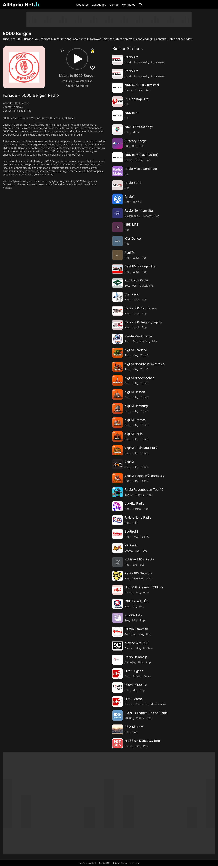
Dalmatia (130, 662)
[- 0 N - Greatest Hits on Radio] (117, 715)
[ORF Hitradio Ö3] (117, 604)
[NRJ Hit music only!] (117, 129)
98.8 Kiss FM (134, 727)
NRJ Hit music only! (139, 127)
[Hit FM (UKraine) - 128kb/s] (117, 590)
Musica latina (158, 704)
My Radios (128, 4)
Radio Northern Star (139, 210)
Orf (134, 606)
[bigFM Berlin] (117, 436)
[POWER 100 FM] (117, 687)
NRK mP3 (131, 113)
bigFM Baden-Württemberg (144, 475)
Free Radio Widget (87, 863)
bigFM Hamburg (136, 406)
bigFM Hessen (135, 392)
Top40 (144, 355)
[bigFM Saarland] (117, 353)
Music (139, 90)
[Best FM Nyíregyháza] (117, 269)
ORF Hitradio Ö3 (136, 601)
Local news (158, 62)
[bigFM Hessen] (117, 394)
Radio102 (131, 57)
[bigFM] (117, 464)
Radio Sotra (133, 182)
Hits (15, 110)
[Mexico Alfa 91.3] (117, 646)
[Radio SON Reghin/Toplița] (117, 325)
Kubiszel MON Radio (139, 559)
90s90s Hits (133, 615)
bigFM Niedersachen (139, 378)
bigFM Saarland (136, 350)
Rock (146, 592)
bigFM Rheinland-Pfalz (141, 448)
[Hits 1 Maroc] (117, 701)
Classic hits (146, 285)
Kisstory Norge (135, 141)
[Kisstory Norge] (117, 143)
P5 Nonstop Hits (136, 99)
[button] (77, 59)
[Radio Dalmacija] (117, 660)
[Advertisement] (109, 19)
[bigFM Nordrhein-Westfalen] (117, 367)
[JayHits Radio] (117, 506)
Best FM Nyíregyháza (140, 266)
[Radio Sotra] (117, 185)
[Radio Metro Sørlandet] (117, 171)
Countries (82, 4)
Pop (29, 110)
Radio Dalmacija (136, 657)
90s (134, 146)
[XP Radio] (117, 548)
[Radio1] (117, 199)
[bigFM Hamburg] (117, 408)
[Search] (140, 5)
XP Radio (131, 545)
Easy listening (141, 341)
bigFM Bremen (135, 420)
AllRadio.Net (18, 5)
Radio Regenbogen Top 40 (144, 489)
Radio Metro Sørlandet (141, 168)
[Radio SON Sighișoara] (117, 311)
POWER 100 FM (136, 685)
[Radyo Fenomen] (117, 632)
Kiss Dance (133, 238)
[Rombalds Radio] (117, 283)
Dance (128, 90)
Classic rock (132, 215)
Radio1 (129, 196)
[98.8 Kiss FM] (117, 729)
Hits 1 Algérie (134, 671)
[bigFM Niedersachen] (117, 380)
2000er (129, 718)
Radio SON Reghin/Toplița (143, 322)
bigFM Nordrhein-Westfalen (145, 364)
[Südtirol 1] (117, 534)
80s (127, 285)
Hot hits (148, 648)
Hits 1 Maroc (134, 699)
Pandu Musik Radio (138, 336)
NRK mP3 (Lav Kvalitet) (141, 155)
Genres (113, 4)
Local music (141, 62)
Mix (135, 690)
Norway (18, 106)
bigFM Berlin (134, 434)
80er (149, 718)
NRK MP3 (131, 224)
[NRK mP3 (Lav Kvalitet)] (117, 157)
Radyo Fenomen (136, 629)
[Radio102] (117, 60)
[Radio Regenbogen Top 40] (117, 492)
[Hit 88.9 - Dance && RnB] (117, 743)
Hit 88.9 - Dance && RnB (142, 740)
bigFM (129, 461)
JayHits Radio (134, 503)
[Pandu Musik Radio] (117, 339)
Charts (140, 494)
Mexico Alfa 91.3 (136, 643)
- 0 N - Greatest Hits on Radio (146, 713)
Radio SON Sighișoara (140, 308)
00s (127, 146)
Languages (99, 4)
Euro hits (130, 634)
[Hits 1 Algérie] (117, 673)
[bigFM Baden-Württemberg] (117, 478)
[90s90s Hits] (117, 618)
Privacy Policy (120, 863)
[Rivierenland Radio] (117, 520)
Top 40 (137, 201)
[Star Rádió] (117, 297)
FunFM (130, 252)
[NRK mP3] (117, 115)
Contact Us (104, 863)
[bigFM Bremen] (117, 422)
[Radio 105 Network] (117, 576)
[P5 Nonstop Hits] (117, 101)
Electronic (141, 704)
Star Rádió (132, 294)
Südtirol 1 (131, 531)
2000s (128, 550)
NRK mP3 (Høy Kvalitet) (142, 85)
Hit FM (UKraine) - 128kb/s (144, 587)
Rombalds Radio (136, 280)
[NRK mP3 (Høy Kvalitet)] (117, 88)
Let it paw (135, 863)
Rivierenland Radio (138, 517)
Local (22, 110)
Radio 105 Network (138, 573)
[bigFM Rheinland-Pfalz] (117, 450)
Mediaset (138, 578)
